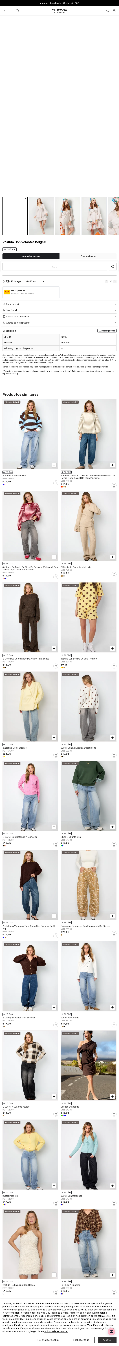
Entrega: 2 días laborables (22, 293)
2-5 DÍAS (11, 249)
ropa (4, 373)
